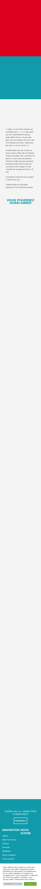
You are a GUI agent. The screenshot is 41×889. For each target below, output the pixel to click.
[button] (37, 28)
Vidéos (5, 836)
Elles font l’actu (9, 840)
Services (6, 847)
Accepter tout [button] (30, 884)
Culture (5, 843)
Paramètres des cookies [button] (13, 884)
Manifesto (6, 851)
